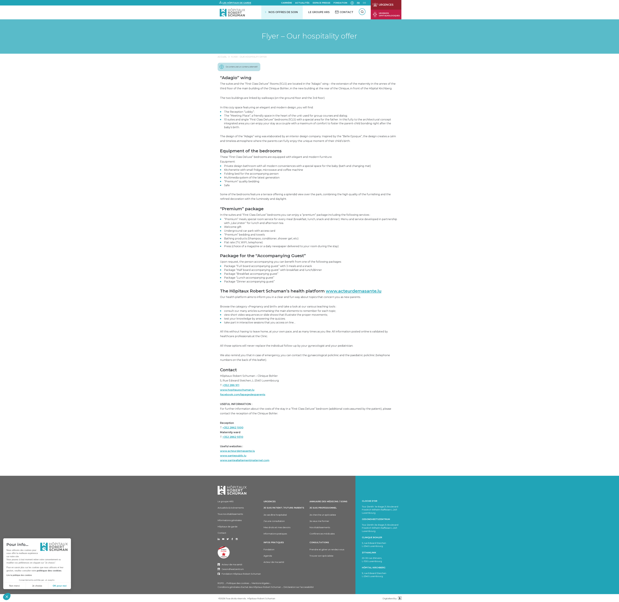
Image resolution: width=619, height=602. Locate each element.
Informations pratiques (275, 533)
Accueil (222, 56)
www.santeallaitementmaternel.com (244, 460)
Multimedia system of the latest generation (252, 177)
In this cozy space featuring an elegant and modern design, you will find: (266, 107)
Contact (228, 369)
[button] (7, 596)
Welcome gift (232, 226)
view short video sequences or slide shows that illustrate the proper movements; (276, 314)
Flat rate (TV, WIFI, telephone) (243, 242)
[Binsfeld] (399, 598)
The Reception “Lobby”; (239, 111)
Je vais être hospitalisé (275, 514)
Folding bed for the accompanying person (251, 173)
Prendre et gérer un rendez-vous (327, 549)
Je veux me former (319, 521)
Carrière (286, 2)
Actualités (302, 2)
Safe (227, 185)
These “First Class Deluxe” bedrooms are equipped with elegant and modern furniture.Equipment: (276, 159)
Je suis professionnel (323, 507)
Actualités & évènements (231, 507)
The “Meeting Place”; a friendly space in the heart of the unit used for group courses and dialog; (286, 115)
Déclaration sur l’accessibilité (299, 587)
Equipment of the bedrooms (251, 150)
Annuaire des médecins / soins (328, 501)
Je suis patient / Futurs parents (284, 507)
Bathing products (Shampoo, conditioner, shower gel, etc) (261, 238)
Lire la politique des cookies (19, 575)
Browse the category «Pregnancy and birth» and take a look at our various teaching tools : (278, 306)
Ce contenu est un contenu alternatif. (242, 67)
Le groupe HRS (226, 501)
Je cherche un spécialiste (323, 514)
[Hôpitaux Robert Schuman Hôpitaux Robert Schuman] (233, 12)
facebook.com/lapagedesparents (242, 394)
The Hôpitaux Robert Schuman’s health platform (300, 291)
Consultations (319, 542)
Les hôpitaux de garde (236, 2)
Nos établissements (320, 527)
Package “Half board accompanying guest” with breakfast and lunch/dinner (273, 269)
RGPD (221, 583)
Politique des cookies (237, 583)
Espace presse (321, 2)
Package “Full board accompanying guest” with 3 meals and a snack (268, 266)
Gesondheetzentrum (233, 569)
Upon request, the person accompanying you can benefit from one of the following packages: (280, 261)
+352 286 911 (230, 385)
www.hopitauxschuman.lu (237, 389)
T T (231, 430)
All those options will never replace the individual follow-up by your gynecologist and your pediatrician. (286, 345)
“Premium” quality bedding (241, 181)
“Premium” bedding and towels (244, 234)
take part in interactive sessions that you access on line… (259, 322)
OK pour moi (60, 585)
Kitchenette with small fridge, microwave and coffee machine (263, 169)
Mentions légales (260, 583)
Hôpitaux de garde (227, 526)
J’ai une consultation (274, 521)
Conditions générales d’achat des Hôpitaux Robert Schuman (249, 587)
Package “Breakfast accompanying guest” (251, 273)
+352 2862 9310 (232, 437)
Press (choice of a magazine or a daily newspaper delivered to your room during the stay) (281, 246)
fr (358, 2)
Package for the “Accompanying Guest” (263, 255)
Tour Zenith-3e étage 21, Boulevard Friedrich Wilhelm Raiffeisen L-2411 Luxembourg (380, 527)
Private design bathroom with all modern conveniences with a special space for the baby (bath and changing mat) (297, 166)
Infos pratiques (274, 542)
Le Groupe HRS (319, 12)
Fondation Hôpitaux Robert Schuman (241, 573)
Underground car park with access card (249, 230)
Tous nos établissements (230, 514)
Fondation (340, 2)
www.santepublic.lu (233, 455)
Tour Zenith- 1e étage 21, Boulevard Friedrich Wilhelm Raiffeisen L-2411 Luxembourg (380, 509)
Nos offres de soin (283, 12)
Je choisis (37, 585)
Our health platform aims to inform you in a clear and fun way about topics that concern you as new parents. (290, 297)
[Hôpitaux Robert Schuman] (232, 490)
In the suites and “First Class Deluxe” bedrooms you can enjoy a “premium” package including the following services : (295, 214)
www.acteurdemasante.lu (353, 291)
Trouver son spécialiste (321, 555)
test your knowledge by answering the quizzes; (254, 318)
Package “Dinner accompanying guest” (249, 281)
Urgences (270, 501)
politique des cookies (49, 570)
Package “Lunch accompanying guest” (249, 277)
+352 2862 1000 (232, 427)
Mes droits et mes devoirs (277, 527)
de (364, 2)
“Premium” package (242, 208)
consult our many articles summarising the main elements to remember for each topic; (280, 310)
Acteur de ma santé (232, 564)
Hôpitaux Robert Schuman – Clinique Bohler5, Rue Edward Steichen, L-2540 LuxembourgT (249, 385)
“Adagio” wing (235, 77)
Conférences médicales (322, 533)
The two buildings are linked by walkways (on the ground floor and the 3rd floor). (272, 97)
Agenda (268, 555)
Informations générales (230, 520)
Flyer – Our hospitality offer (309, 35)
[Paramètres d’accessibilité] (352, 2)
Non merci (14, 585)
